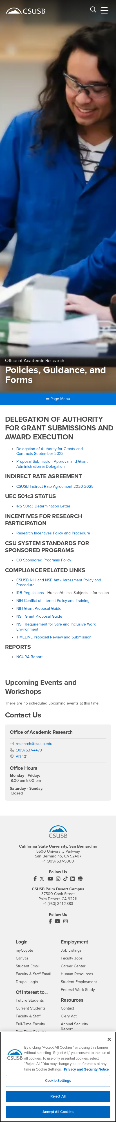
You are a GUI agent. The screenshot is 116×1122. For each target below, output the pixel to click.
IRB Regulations (30, 592)
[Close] (109, 1039)
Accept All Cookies (58, 1112)
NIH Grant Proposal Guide (38, 608)
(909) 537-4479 (29, 750)
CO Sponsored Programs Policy (43, 560)
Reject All (58, 1096)
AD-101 (22, 756)
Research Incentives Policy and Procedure (53, 533)
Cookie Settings (58, 1080)
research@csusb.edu (34, 743)
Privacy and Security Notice (86, 1069)
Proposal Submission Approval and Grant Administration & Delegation (52, 464)
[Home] (25, 11)
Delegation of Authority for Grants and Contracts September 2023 (49, 451)
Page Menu (59, 398)
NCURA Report (29, 656)
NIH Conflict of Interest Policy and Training (53, 600)
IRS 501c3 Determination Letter (43, 506)
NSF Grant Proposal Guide (39, 616)
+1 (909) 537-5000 (58, 861)
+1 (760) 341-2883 (58, 903)
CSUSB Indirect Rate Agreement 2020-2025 (54, 486)
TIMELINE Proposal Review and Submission (54, 637)
